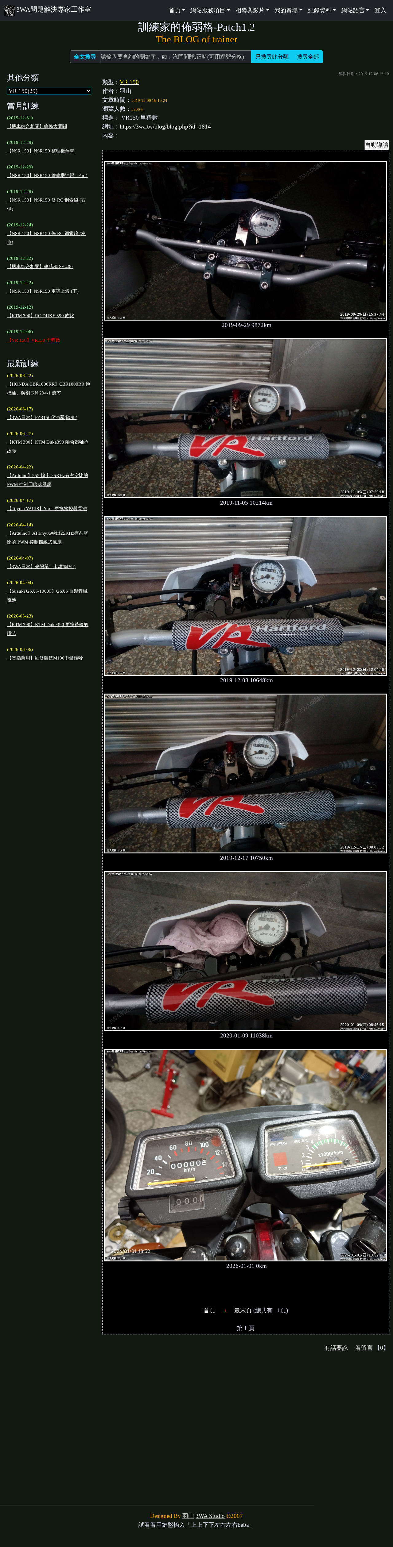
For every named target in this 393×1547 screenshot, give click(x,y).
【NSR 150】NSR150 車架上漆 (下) (43, 291)
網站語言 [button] (353, 10)
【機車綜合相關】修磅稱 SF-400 (40, 266)
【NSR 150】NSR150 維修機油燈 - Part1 (47, 175)
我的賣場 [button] (286, 10)
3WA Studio (210, 1516)
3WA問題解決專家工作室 (53, 9)
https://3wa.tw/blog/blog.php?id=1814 (165, 126)
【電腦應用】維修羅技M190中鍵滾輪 (45, 658)
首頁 (209, 1310)
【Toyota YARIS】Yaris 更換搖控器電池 (47, 508)
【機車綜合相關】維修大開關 (37, 126)
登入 (380, 10)
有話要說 (336, 1348)
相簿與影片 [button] (250, 10)
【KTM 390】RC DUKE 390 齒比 (40, 315)
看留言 (364, 1348)
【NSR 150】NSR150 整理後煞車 (40, 150)
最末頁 (243, 1310)
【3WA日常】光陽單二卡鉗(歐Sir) (41, 566)
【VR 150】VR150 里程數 (33, 340)
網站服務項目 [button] (207, 10)
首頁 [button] (175, 10)
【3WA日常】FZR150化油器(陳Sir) (42, 417)
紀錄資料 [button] (319, 10)
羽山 (188, 1516)
